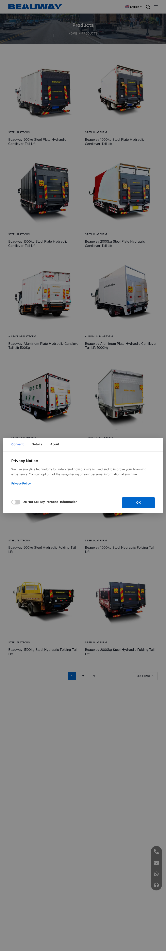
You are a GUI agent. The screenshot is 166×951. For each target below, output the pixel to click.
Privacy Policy (21, 483)
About (54, 444)
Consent (17, 444)
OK (138, 502)
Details (37, 444)
